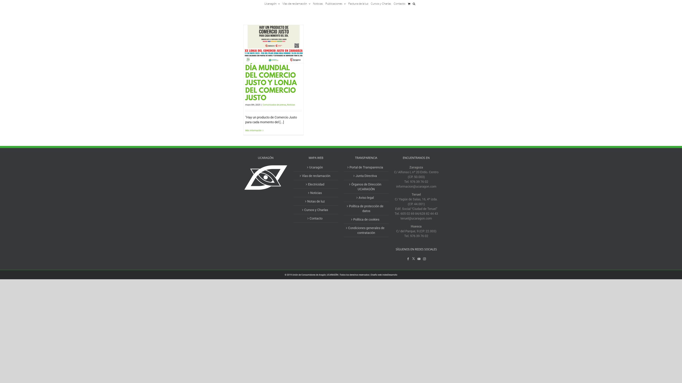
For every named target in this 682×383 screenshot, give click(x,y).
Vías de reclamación (316, 176)
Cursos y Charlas (316, 210)
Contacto (316, 218)
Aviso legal (366, 197)
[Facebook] (408, 258)
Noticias (291, 105)
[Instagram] (424, 258)
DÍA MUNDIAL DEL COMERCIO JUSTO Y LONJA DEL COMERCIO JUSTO (271, 83)
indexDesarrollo (389, 275)
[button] (414, 3)
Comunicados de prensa (274, 105)
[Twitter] (413, 258)
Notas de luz (316, 201)
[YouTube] (419, 258)
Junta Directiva (366, 176)
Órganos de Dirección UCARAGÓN (366, 186)
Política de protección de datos (366, 208)
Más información (253, 130)
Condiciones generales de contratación (366, 230)
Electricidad (316, 184)
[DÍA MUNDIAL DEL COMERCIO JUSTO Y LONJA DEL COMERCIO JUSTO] (273, 44)
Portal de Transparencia (366, 167)
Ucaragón (316, 167)
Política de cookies (366, 219)
